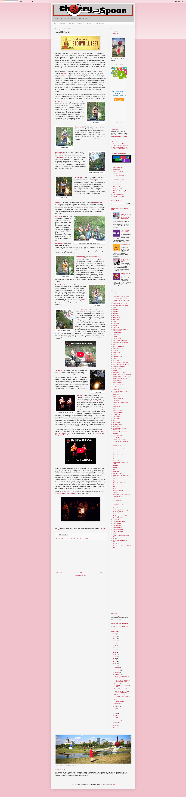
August (116, 706)
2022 (114, 643)
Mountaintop (116, 437)
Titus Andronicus (117, 506)
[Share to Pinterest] (67, 535)
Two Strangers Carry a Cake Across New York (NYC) (120, 516)
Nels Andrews (59, 285)
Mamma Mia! (116, 422)
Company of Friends (61, 435)
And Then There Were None (120, 305)
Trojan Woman (117, 508)
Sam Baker (58, 370)
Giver (114, 354)
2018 (114, 652)
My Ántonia (116, 443)
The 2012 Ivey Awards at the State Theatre (121, 677)
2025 (114, 636)
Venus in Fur (116, 519)
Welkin (114, 533)
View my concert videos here (120, 626)
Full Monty (115, 350)
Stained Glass (60, 157)
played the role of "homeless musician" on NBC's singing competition (90, 257)
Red (114, 469)
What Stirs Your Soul (118, 196)
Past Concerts (99, 23)
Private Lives (116, 457)
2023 (114, 640)
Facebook (115, 32)
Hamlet (115, 370)
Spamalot (115, 492)
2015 (114, 659)
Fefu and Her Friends (118, 346)
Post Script (115, 183)
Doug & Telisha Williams (82, 310)
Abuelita (115, 295)
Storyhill (79, 395)
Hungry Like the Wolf (118, 386)
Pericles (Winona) (117, 451)
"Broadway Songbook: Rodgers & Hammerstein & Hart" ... (122, 685)
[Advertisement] (80, 557)
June (116, 711)
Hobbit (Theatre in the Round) (121, 378)
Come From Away (117, 332)
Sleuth (114, 489)
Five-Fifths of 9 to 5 (118, 348)
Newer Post (59, 572)
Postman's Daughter (118, 455)
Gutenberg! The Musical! (119, 366)
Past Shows (88, 23)
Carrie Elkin (58, 202)
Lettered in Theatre (118, 171)
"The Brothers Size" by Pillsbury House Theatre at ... (122, 696)
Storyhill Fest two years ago (63, 154)
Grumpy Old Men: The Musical (121, 364)
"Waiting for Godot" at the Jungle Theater (120, 700)
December (117, 667)
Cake (114, 321)
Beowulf (115, 307)
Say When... (116, 481)
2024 (114, 638)
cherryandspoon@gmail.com (119, 136)
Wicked (115, 538)
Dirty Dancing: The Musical (120, 340)
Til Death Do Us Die (118, 504)
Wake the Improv (117, 527)
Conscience (116, 334)
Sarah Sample (79, 127)
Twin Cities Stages (118, 194)
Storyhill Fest (64, 73)
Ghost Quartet (116, 352)
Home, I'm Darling (117, 382)
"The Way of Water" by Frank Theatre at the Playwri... (121, 691)
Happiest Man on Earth (119, 372)
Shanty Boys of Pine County (120, 483)
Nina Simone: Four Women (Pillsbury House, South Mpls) (120, 148)
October (117, 672)
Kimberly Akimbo (117, 412)
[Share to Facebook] (65, 535)
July (116, 708)
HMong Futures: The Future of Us (121, 376)
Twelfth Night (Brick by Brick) (120, 510)
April (116, 715)
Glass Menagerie (117, 356)
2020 (114, 647)
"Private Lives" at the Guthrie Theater (125, 275)
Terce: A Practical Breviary (119, 502)
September (118, 674)
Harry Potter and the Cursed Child (122, 374)
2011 (59, 530)
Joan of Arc (116, 400)
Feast (114, 344)
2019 (114, 650)
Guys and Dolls (117, 368)
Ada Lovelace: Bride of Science (121, 296)
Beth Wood (58, 102)
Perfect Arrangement (118, 449)
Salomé (115, 479)
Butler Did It (116, 319)
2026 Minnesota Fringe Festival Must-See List (125, 232)
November (117, 670)
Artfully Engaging (117, 167)
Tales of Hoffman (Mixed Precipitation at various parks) (120, 144)
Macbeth (115, 420)
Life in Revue (116, 173)
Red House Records (92, 401)
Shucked (115, 485)
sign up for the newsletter (69, 493)
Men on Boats (116, 426)
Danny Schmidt (59, 152)
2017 (114, 654)
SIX (114, 487)
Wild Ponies (87, 538)
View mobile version (80, 575)
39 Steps (115, 293)
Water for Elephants (118, 531)
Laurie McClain (78, 177)
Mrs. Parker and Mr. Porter (120, 439)
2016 (114, 656)
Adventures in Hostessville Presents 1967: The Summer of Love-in (121, 300)
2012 (114, 665)
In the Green (116, 394)
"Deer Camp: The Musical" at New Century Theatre (121, 681)
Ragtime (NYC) (117, 467)
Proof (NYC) (116, 465)
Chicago (115, 325)
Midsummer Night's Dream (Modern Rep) (120, 429)
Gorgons (115, 358)
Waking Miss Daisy (118, 529)
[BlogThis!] (62, 535)
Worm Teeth (116, 544)
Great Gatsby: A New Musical (120, 362)
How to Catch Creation (119, 384)
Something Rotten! (118, 490)
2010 (104, 528)
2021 (114, 645)
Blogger (113, 784)
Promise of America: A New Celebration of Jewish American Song (121, 462)
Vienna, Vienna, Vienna (119, 521)
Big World (115, 309)
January (117, 722)
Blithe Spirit (116, 315)
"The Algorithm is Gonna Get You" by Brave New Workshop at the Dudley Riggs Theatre (126, 216)
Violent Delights (117, 523)
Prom (114, 459)
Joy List (115, 404)
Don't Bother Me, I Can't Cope (120, 342)
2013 (114, 663)
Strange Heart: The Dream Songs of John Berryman (121, 495)
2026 (114, 634)
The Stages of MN (117, 189)
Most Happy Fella (117, 435)
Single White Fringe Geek (119, 185)
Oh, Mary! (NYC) (117, 445)
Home (55, 23)
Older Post (102, 572)
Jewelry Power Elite (118, 398)
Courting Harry (117, 338)
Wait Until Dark (117, 525)
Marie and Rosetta (118, 424)
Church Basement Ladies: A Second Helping (120, 330)
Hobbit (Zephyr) (117, 380)
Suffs (114, 498)
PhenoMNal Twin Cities (119, 179)
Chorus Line (116, 327)
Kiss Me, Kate (116, 414)
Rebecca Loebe (80, 256)
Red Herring (116, 471)
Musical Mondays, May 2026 (120, 441)
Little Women (116, 416)
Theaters (72, 23)
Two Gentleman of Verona (119, 514)
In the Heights (116, 396)
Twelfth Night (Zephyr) (118, 512)
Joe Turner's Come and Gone (120, 402)
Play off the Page (117, 181)
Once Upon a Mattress (119, 447)
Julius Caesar (116, 406)
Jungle (114, 408)
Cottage (115, 336)
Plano (114, 453)
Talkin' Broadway (117, 187)
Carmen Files (116, 323)
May (116, 713)
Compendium (116, 169)
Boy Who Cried (117, 317)
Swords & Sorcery (117, 500)
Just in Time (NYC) (118, 410)
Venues (80, 23)
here (95, 202)
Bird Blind (115, 313)
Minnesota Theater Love (119, 175)
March (116, 717)
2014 (114, 661)
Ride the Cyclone (117, 473)
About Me (63, 23)
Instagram (115, 33)
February (117, 720)
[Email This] (60, 535)
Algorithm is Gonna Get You (120, 303)
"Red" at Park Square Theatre (122, 689)
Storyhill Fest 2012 (119, 703)
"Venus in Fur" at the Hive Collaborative (125, 260)
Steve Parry (58, 216)
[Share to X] (64, 535)
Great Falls (116, 360)
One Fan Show (117, 177)
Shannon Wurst (60, 243)
